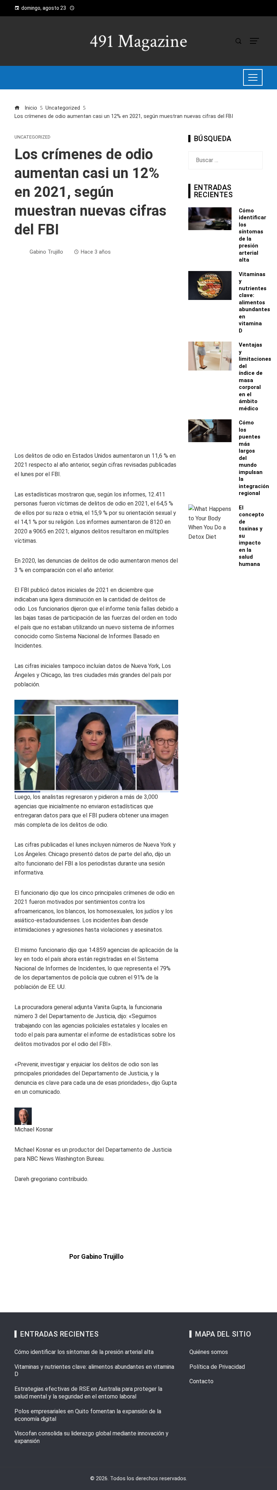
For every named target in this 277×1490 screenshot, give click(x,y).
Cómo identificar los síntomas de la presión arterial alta (84, 1352)
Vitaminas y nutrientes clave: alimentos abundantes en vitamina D (254, 302)
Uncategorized (32, 137)
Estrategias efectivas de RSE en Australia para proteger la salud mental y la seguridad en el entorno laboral (88, 1392)
